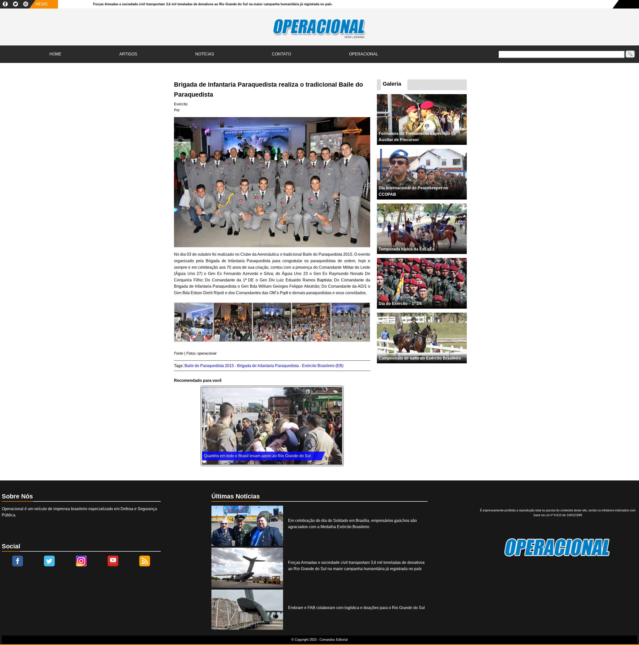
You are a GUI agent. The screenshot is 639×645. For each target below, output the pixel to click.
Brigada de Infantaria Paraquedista (268, 366)
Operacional (363, 54)
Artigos (128, 54)
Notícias (204, 54)
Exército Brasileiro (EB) (322, 366)
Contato (281, 54)
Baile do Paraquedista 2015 (209, 366)
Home (55, 54)
